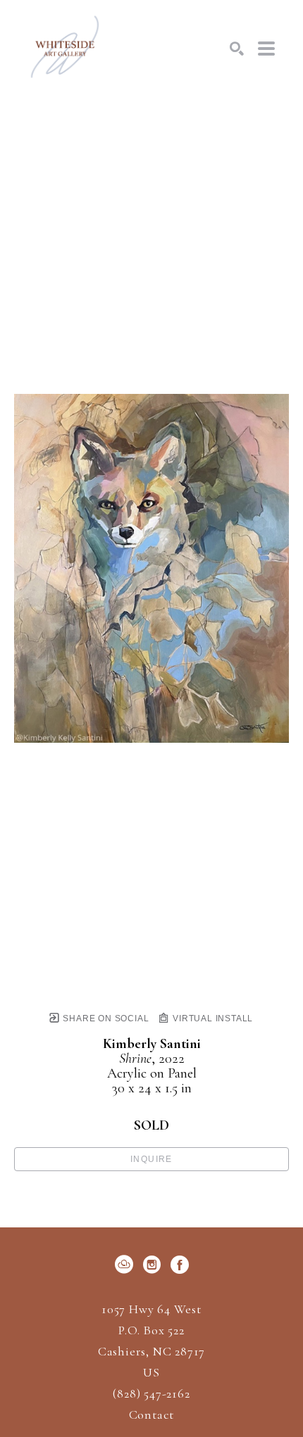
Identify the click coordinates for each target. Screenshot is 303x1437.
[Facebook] (180, 1265)
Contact (152, 1414)
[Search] (237, 48)
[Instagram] (154, 1265)
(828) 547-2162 (151, 1394)
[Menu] (266, 48)
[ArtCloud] (126, 1265)
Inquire (151, 1159)
